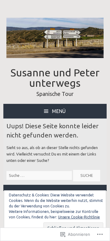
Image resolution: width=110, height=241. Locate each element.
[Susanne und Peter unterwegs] (55, 56)
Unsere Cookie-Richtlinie (79, 217)
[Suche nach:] (39, 175)
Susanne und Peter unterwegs (55, 78)
